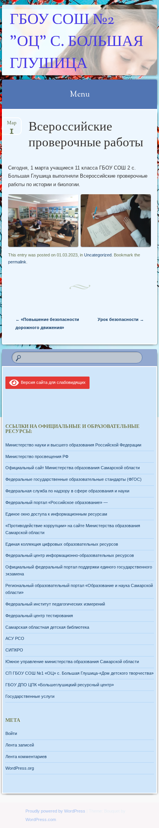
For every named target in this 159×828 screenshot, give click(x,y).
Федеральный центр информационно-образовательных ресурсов (69, 555)
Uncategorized (98, 255)
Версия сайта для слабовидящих (52, 382)
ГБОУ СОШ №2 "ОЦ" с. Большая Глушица (77, 42)
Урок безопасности (121, 319)
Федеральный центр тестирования (39, 615)
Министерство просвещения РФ (36, 456)
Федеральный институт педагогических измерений (55, 604)
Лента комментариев (26, 756)
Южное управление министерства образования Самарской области (72, 661)
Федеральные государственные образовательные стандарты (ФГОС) (73, 479)
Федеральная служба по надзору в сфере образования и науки (67, 491)
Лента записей (19, 745)
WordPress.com (40, 819)
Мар (12, 125)
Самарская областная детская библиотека (47, 627)
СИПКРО (14, 650)
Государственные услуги (29, 696)
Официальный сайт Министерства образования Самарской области (72, 467)
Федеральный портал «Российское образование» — (56, 502)
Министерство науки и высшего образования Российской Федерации (73, 445)
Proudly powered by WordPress (55, 811)
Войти (11, 733)
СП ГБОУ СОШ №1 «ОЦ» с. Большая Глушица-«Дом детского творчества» (79, 673)
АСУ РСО (14, 638)
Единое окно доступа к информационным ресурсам (56, 514)
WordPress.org (19, 768)
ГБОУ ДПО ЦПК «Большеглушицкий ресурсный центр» (59, 684)
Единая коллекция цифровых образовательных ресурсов (61, 544)
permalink (17, 262)
